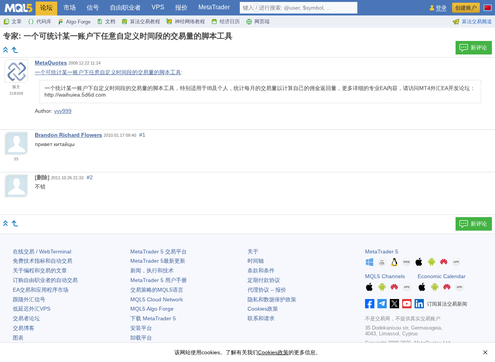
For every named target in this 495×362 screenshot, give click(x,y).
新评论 (479, 47)
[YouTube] (406, 303)
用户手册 (158, 280)
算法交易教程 (145, 21)
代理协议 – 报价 (267, 290)
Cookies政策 (263, 309)
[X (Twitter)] (394, 303)
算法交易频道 (477, 21)
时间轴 (256, 261)
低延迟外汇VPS (31, 309)
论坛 (46, 7)
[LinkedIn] (419, 303)
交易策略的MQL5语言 (156, 290)
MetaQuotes (51, 62)
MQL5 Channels (385, 276)
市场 (69, 7)
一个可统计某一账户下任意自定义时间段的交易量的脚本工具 (108, 72)
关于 (253, 251)
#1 (142, 135)
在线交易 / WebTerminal (42, 251)
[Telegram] (382, 303)
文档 (110, 21)
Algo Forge (78, 22)
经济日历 (230, 21)
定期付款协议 (264, 280)
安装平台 (141, 328)
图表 (18, 338)
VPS (158, 7)
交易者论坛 (26, 318)
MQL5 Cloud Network (156, 299)
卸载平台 (141, 338)
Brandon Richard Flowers (68, 135)
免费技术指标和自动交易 (42, 261)
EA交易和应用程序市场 (40, 290)
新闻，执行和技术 (152, 270)
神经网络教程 (190, 21)
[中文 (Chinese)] (487, 4)
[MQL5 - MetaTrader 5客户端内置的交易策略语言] (18, 7)
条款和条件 (261, 270)
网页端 (262, 21)
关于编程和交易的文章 (40, 270)
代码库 (43, 21)
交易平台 (158, 251)
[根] (5, 50)
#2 (90, 177)
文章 (17, 21)
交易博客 (23, 328)
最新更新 (157, 261)
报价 (181, 7)
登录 (441, 8)
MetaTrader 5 (381, 251)
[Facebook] (369, 303)
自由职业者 (125, 7)
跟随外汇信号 (29, 299)
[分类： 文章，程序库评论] (15, 50)
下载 (153, 318)
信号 (93, 7)
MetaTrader (214, 7)
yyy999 (63, 111)
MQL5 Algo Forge (152, 309)
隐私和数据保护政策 (272, 299)
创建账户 (466, 8)
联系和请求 (261, 318)
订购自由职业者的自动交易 (45, 280)
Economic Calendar (442, 276)
